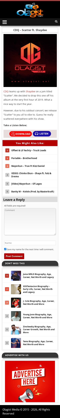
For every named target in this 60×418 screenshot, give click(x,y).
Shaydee (30, 91)
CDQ (6, 91)
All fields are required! (15, 205)
